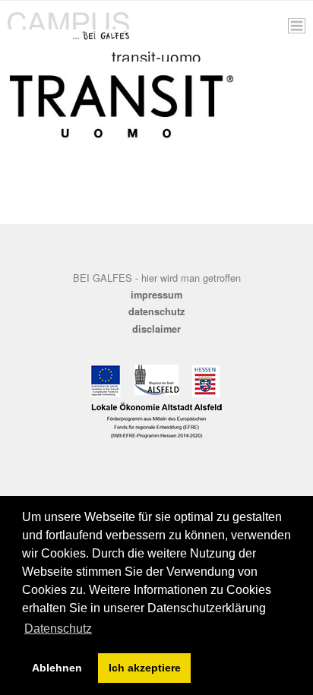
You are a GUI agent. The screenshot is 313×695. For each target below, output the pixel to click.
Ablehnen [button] (57, 668)
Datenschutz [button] (58, 628)
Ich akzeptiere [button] (145, 668)
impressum (156, 295)
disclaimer (156, 329)
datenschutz (156, 311)
